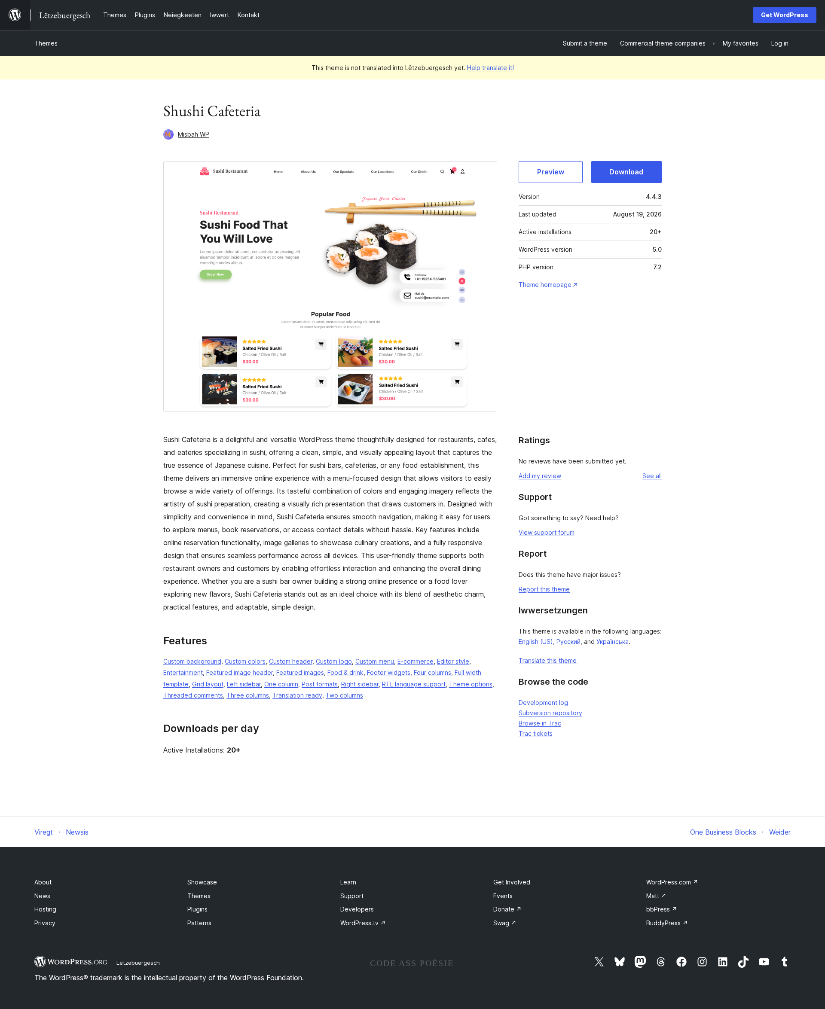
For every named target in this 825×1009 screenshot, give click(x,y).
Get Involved (511, 882)
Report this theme (544, 589)
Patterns (199, 923)
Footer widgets (388, 672)
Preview (550, 172)
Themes (46, 43)
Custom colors (245, 661)
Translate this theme (548, 660)
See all (652, 475)
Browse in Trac (540, 723)
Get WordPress (784, 14)
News (42, 895)
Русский (568, 641)
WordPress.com (672, 882)
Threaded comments (193, 695)
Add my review (540, 475)
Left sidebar (244, 684)
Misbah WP (193, 134)
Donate (507, 909)
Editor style (453, 661)
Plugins (197, 909)
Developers (357, 909)
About (43, 882)
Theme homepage (545, 284)
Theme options (470, 684)
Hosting (45, 909)
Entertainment (183, 672)
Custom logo (334, 661)
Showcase (202, 882)
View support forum (546, 532)
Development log (543, 702)
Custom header (290, 661)
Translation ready (297, 695)
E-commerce (415, 661)
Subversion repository (550, 712)
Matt (656, 895)
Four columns (432, 672)
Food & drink (345, 672)
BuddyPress (667, 923)
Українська (612, 641)
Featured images (300, 672)
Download (626, 172)
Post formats (320, 684)
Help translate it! (490, 67)
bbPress (661, 909)
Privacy (44, 923)
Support (352, 895)
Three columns (247, 695)
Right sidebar (360, 684)
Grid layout (207, 684)
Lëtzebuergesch (138, 962)
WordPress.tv (363, 923)
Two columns (344, 695)
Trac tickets (536, 733)
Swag (504, 923)
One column (281, 684)
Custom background (192, 661)
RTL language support (414, 684)
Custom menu (374, 661)
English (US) (536, 641)
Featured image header (239, 672)
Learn (348, 882)
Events (503, 895)
